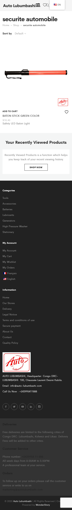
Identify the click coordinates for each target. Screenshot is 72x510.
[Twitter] (14, 406)
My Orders (9, 267)
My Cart (7, 256)
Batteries (7, 209)
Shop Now (36, 167)
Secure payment (12, 325)
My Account (9, 250)
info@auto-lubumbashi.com (26, 385)
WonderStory (43, 504)
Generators (9, 220)
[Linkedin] (31, 406)
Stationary (8, 232)
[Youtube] (22, 406)
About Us (8, 331)
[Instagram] (39, 406)
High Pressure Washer (15, 226)
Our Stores (9, 303)
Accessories (9, 203)
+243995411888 (28, 391)
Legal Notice (10, 314)
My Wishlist (9, 261)
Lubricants (8, 215)
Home (6, 297)
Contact (7, 337)
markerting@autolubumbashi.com (23, 489)
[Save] (66, 111)
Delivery (7, 308)
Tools (5, 197)
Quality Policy (10, 342)
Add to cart (10, 111)
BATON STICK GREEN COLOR (21, 115)
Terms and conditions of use (18, 320)
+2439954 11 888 (32, 456)
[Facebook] (6, 406)
